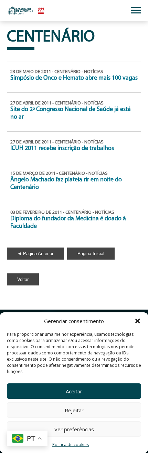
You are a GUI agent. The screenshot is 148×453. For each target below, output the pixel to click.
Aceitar (74, 391)
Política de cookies (70, 444)
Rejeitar (74, 410)
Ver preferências (74, 429)
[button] (137, 321)
